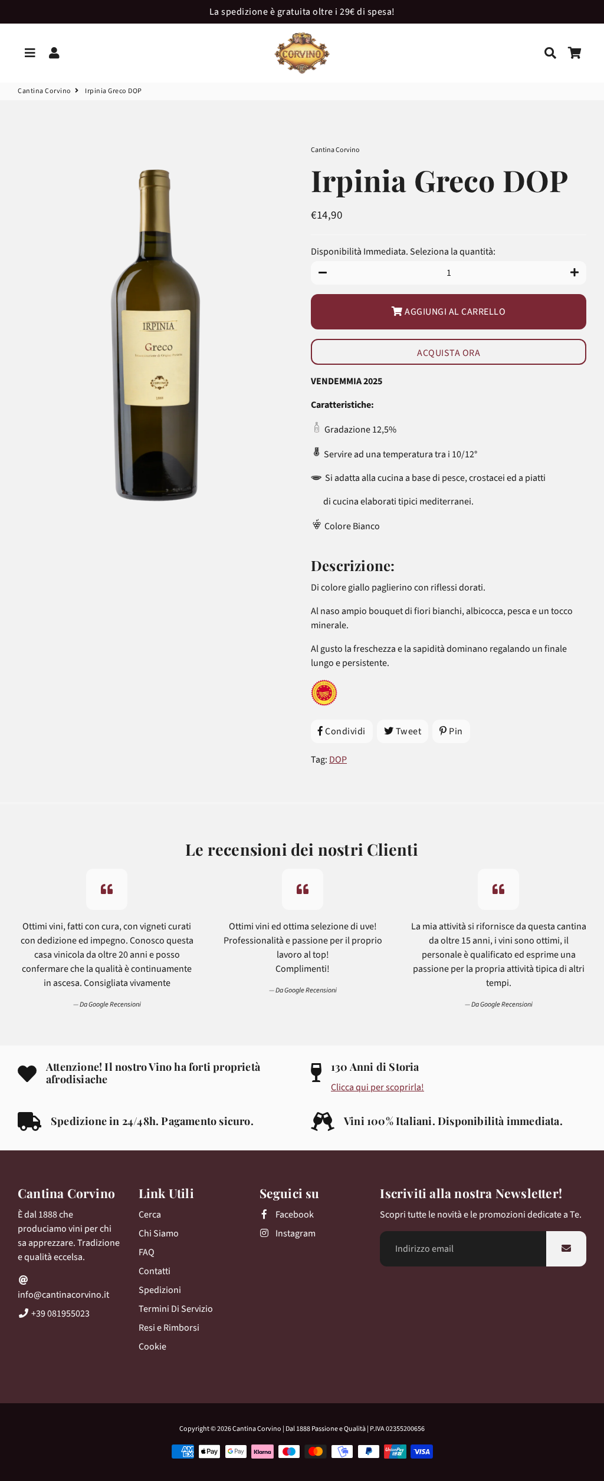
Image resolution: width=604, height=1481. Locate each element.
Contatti (154, 1271)
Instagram (295, 1233)
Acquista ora (448, 353)
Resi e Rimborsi (169, 1327)
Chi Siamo (159, 1233)
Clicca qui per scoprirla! (377, 1087)
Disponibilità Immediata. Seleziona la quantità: (403, 251)
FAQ (147, 1252)
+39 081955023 (59, 1313)
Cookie (152, 1346)
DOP (338, 759)
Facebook (294, 1214)
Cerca (150, 1214)
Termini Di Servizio (176, 1308)
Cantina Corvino (44, 91)
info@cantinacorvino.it (63, 1294)
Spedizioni (160, 1290)
